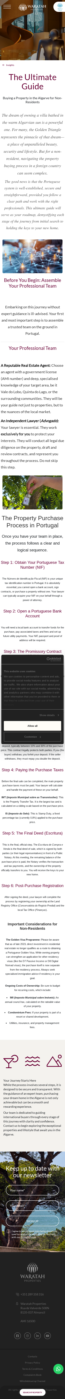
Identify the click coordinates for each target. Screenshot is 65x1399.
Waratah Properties (33, 1303)
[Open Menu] (7, 6)
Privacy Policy (28, 1237)
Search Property (32, 1392)
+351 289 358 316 (32, 1294)
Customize (30, 736)
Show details (47, 715)
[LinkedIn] (37, 1335)
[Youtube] (47, 1335)
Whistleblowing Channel (32, 1381)
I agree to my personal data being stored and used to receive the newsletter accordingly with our (34, 1234)
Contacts (32, 1356)
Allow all (33, 725)
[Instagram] (27, 1335)
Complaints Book (32, 1374)
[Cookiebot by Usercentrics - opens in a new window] (46, 659)
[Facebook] (17, 1335)
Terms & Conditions (32, 1368)
